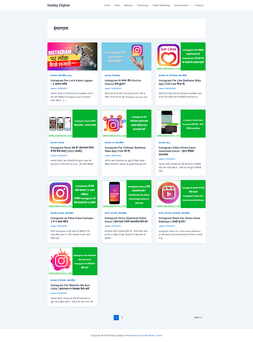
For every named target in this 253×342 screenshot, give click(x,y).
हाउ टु (69, 75)
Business (128, 5)
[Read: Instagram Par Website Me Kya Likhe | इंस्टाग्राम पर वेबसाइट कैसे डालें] (72, 261)
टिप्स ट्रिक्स (116, 75)
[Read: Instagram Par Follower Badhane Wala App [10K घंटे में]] (127, 123)
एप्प (167, 75)
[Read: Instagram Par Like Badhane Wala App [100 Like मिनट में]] (181, 56)
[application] (189, 5)
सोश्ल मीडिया (62, 75)
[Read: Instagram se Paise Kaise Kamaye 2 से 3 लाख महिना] (72, 194)
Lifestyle (199, 5)
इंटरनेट (107, 213)
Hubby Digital (58, 5)
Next (198, 317)
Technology (143, 5)
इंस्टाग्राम (54, 75)
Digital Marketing (161, 5)
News (117, 5)
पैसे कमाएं (61, 142)
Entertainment (181, 5)
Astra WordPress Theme (150, 335)
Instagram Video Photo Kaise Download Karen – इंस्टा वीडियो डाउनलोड (177, 151)
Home (107, 5)
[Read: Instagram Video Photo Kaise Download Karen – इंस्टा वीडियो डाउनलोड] (181, 123)
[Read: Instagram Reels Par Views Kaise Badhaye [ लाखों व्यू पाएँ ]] (181, 194)
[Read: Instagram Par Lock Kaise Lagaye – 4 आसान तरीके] (72, 56)
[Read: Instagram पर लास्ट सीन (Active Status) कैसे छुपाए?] (127, 56)
